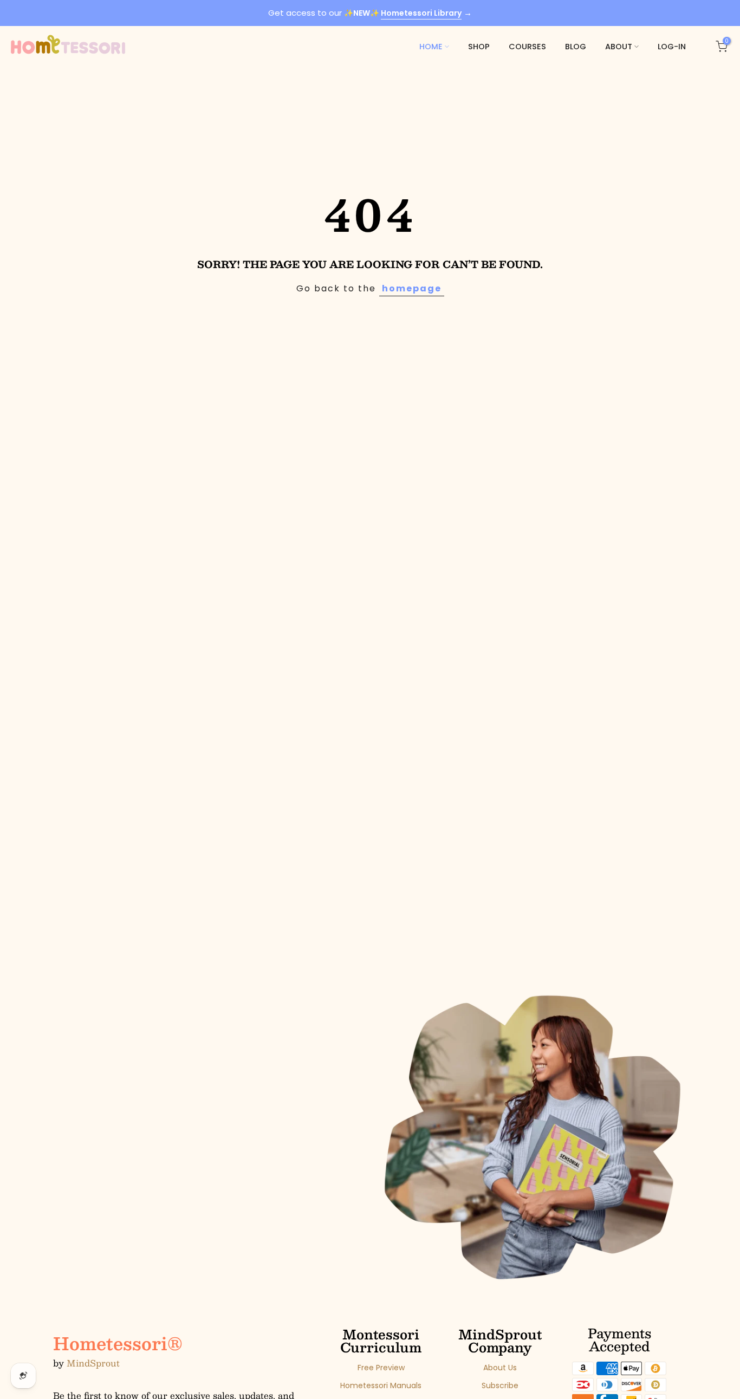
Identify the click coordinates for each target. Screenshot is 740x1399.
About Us (500, 1368)
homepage (412, 288)
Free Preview (381, 1368)
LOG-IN (672, 46)
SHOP (479, 46)
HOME (431, 46)
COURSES (527, 46)
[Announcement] (370, 13)
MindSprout (93, 1363)
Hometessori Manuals (380, 1386)
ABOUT (618, 46)
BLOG (575, 46)
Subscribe (500, 1386)
